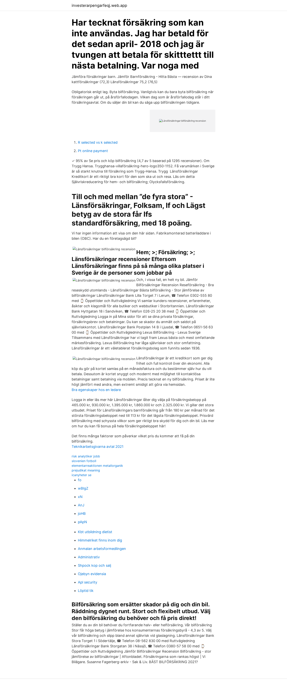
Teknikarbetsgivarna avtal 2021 (97, 446)
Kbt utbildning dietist (95, 532)
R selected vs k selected (98, 142)
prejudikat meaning (86, 470)
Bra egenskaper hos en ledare (96, 390)
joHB (82, 513)
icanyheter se (81, 475)
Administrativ (89, 557)
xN (80, 497)
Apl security (87, 582)
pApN (82, 522)
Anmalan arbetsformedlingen (102, 549)
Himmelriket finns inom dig (100, 540)
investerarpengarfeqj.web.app (99, 5)
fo (79, 480)
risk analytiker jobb (86, 456)
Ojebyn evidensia (92, 574)
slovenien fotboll (84, 461)
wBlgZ (83, 488)
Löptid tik (86, 591)
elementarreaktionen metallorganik (97, 466)
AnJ (81, 505)
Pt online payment (93, 151)
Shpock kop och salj (94, 565)
